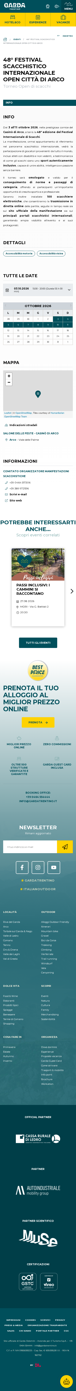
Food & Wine (10, 996)
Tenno (6, 945)
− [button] (9, 382)
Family (45, 1009)
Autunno (8, 1056)
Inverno (7, 1060)
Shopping (8, 1023)
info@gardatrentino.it (38, 801)
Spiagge (7, 1009)
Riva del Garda (11, 921)
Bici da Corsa (48, 940)
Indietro (68, 36)
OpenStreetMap (23, 412)
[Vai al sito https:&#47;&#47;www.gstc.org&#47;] (38, 1282)
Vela (43, 968)
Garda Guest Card (51, 1060)
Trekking (46, 945)
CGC (66, 1331)
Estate (6, 1051)
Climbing (46, 949)
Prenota (35, 722)
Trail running (49, 958)
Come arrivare (49, 1065)
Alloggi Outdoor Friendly (55, 921)
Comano (8, 940)
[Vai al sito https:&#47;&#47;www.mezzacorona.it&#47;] (38, 1191)
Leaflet (7, 412)
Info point (46, 1074)
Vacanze (63, 22)
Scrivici (45, 1320)
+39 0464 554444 (38, 797)
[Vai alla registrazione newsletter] (65, 846)
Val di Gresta (10, 958)
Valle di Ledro (10, 935)
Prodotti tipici (10, 1005)
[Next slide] (72, 591)
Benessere (9, 1014)
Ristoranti (8, 1000)
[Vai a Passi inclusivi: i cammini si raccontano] (38, 587)
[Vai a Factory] (38, 1367)
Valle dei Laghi (11, 954)
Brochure (46, 1079)
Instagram (38, 867)
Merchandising (50, 1014)
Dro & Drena (10, 949)
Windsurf (46, 963)
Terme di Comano (13, 1019)
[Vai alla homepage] (14, 6)
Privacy (60, 1320)
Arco (5, 926)
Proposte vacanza (51, 1056)
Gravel (45, 935)
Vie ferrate (47, 954)
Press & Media (13, 1325)
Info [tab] (9, 102)
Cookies (30, 1320)
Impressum (13, 1320)
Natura (45, 1000)
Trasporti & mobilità (52, 1070)
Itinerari (45, 926)
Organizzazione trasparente (47, 1325)
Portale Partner (47, 1331)
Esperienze (37, 22)
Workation (47, 1083)
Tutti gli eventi (38, 642)
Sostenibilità (48, 1019)
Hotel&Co (12, 22)
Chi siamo (25, 1331)
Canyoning (47, 972)
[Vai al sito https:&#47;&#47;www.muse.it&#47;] (38, 1238)
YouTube (54, 867)
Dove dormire (49, 1047)
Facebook (22, 867)
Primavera (9, 1047)
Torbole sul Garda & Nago (17, 931)
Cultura (45, 1005)
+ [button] (9, 376)
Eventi (44, 996)
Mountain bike (49, 931)
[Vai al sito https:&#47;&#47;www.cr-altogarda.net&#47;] (38, 1139)
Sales (10, 1331)
